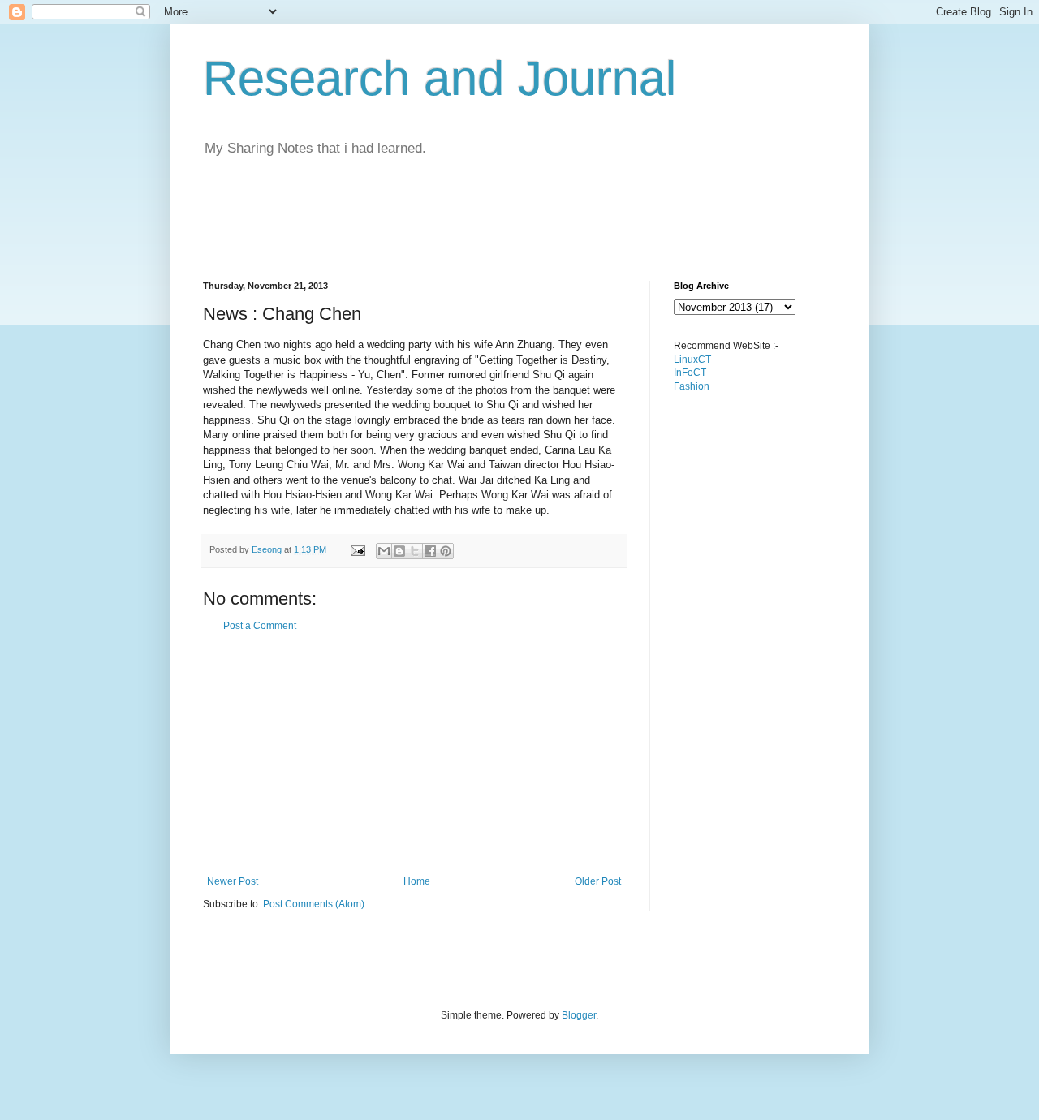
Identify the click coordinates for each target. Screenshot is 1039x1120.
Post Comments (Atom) (313, 904)
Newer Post (232, 881)
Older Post (598, 881)
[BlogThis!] (399, 551)
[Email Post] (357, 549)
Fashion (691, 386)
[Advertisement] (498, 215)
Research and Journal (439, 78)
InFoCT (690, 372)
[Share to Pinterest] (446, 551)
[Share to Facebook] (430, 551)
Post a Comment (259, 625)
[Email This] (384, 551)
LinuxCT (692, 359)
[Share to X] (415, 551)
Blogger (579, 1015)
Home (416, 881)
